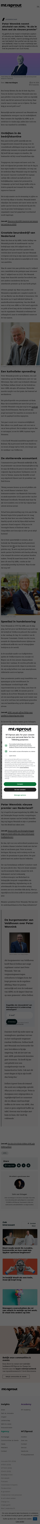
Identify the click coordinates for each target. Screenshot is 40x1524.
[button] (20, 755)
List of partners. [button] (24, 767)
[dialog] (20, 762)
